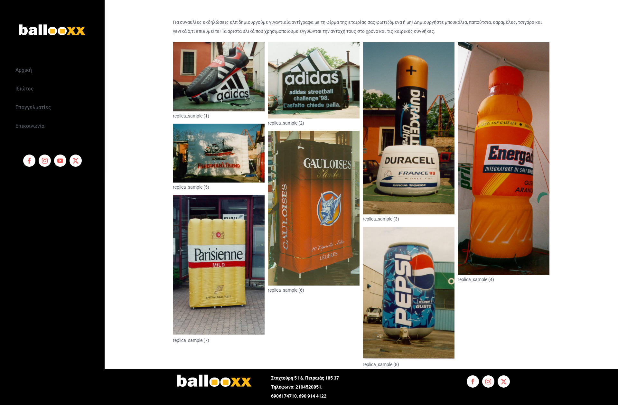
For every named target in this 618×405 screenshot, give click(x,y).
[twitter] (76, 161)
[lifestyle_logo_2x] (52, 21)
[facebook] (29, 161)
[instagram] (45, 161)
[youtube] (60, 161)
